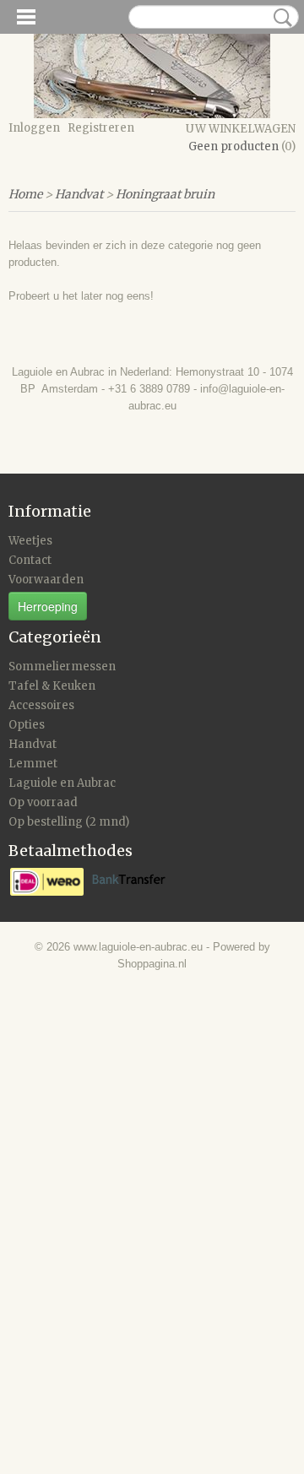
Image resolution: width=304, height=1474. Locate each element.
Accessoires (41, 705)
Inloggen (34, 128)
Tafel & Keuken (51, 686)
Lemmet (32, 763)
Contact (30, 560)
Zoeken (279, 17)
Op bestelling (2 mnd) (68, 822)
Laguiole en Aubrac (62, 783)
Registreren (101, 128)
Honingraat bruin (165, 194)
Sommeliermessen (62, 666)
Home (25, 194)
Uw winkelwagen (241, 129)
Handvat (79, 194)
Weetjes (30, 541)
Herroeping (48, 606)
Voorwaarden (46, 579)
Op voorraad (43, 802)
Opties (26, 725)
